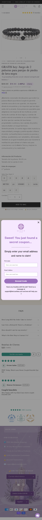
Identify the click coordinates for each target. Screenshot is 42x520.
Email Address (8, 270)
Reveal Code (21, 281)
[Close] (38, 222)
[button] (37, 515)
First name (7, 261)
